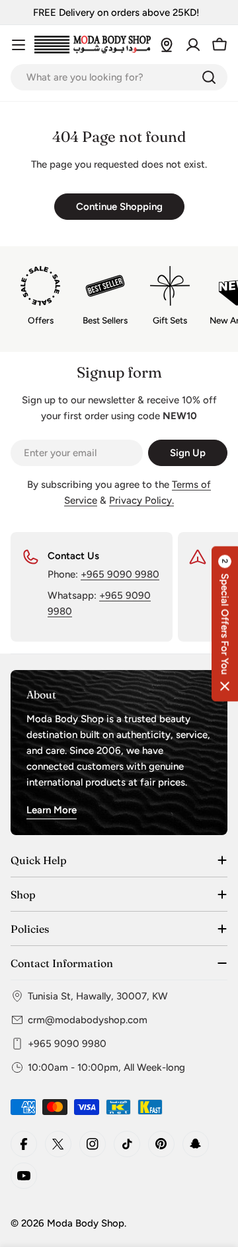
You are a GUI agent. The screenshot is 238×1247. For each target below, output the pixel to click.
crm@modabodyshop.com (87, 1020)
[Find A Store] (167, 45)
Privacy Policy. (141, 500)
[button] (225, 623)
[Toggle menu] (18, 45)
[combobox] (119, 77)
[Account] (193, 45)
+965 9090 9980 (120, 574)
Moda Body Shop (85, 1223)
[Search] (209, 77)
